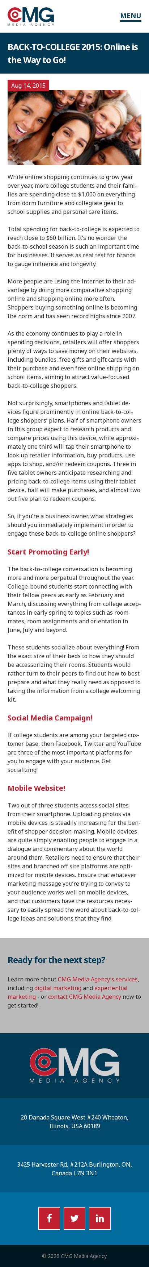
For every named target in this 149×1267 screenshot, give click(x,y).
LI (100, 1218)
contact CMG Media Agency (84, 997)
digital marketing (57, 988)
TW (74, 1218)
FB (49, 1218)
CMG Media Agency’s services (98, 979)
